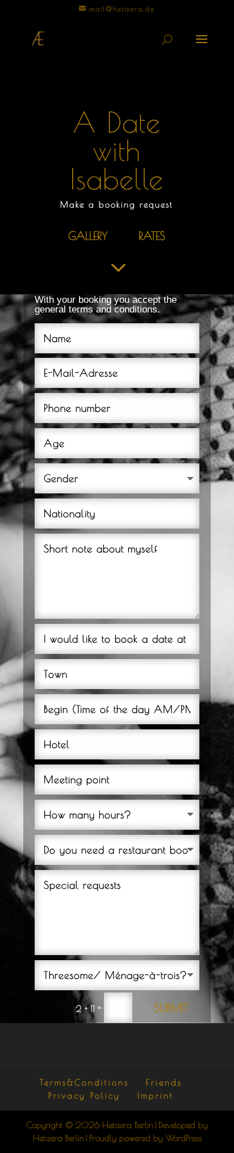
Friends (164, 1082)
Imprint (155, 1095)
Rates (152, 235)
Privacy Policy (84, 1095)
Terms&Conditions (84, 1082)
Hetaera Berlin (127, 1125)
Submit (171, 1007)
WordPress (184, 1138)
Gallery (87, 235)
